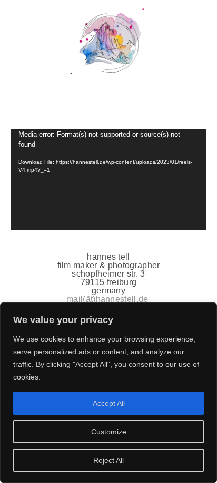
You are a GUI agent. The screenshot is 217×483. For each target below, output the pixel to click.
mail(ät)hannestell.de (107, 299)
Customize (108, 432)
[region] (108, 392)
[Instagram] (69, 103)
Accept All (109, 403)
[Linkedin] (109, 103)
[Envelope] (148, 103)
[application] (108, 179)
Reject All (108, 460)
